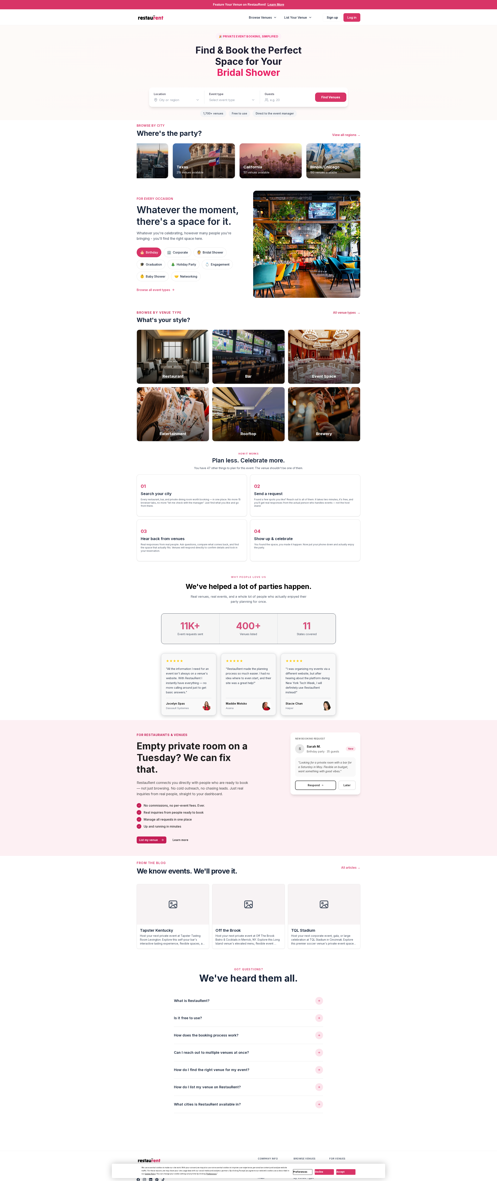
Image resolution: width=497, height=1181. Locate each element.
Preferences (300, 1172)
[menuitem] (263, 17)
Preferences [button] (211, 1174)
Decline (319, 1172)
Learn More (276, 4)
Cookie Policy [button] (150, 1174)
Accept (340, 1172)
